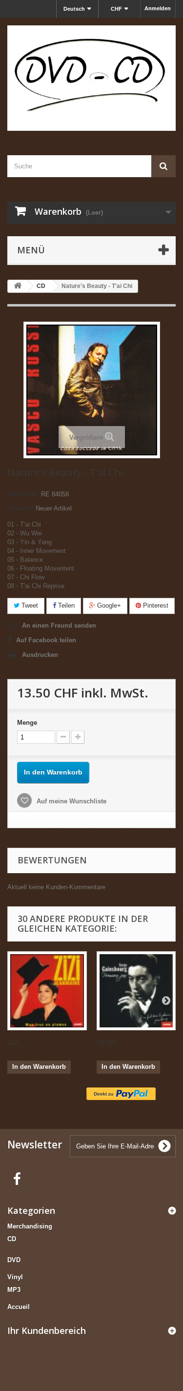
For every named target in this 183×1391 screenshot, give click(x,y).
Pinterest (154, 605)
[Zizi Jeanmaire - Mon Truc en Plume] (47, 991)
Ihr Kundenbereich (46, 1330)
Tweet (29, 605)
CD (11, 1239)
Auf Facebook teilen (46, 640)
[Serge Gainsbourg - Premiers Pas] (136, 991)
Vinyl (15, 1277)
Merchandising (29, 1226)
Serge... (109, 1041)
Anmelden (157, 8)
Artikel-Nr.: (23, 494)
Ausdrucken (40, 654)
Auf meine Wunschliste (70, 801)
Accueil (18, 1306)
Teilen (65, 605)
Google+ (108, 605)
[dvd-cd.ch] (91, 78)
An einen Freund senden (59, 625)
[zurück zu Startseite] (17, 286)
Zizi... (15, 1041)
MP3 (13, 1289)
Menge (27, 722)
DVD (13, 1260)
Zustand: (20, 508)
